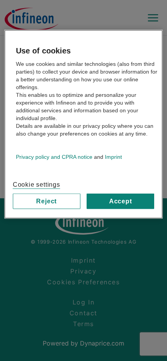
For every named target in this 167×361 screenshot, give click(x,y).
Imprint (113, 156)
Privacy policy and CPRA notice (54, 156)
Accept (120, 201)
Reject (46, 201)
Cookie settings (36, 184)
